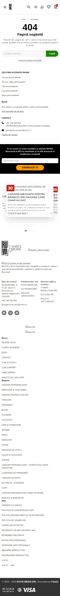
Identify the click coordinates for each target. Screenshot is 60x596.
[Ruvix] (14, 7)
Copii (4, 488)
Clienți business (10, 347)
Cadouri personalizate (14, 385)
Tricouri (6, 400)
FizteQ (54, 582)
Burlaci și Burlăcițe (13, 498)
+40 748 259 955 (13, 123)
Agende (6, 430)
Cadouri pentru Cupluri (15, 395)
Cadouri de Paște (11, 478)
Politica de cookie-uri (14, 520)
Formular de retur (12, 525)
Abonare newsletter (13, 550)
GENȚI (5, 435)
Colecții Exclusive (12, 455)
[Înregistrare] (42, 7)
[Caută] (28, 7)
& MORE (5, 460)
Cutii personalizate (10, 91)
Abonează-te (30, 167)
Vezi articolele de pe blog (13, 111)
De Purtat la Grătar (13, 483)
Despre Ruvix (9, 342)
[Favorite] (49, 7)
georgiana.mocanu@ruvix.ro (18, 130)
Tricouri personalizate (11, 77)
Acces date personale (14, 540)
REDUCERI (7, 440)
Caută (52, 53)
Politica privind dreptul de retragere (23, 515)
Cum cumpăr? (9, 367)
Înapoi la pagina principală (30, 60)
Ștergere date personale (16, 545)
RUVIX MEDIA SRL (27, 582)
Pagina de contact (10, 135)
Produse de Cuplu (11, 450)
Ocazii (5, 445)
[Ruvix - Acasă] (11, 248)
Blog (4, 352)
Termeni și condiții (12, 505)
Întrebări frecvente (13, 535)
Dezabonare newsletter (15, 555)
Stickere (6, 415)
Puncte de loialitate (13, 377)
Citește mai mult (18, 213)
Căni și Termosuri (11, 425)
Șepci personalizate (10, 95)
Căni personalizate (10, 86)
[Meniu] (5, 7)
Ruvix (23, 19)
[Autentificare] (35, 7)
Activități (7, 420)
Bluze (5, 410)
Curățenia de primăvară (15, 473)
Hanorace (7, 405)
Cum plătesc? (9, 362)
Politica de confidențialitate (18, 510)
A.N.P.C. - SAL (8, 565)
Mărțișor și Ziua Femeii (14, 390)
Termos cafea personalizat (13, 82)
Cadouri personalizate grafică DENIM (22, 493)
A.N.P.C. (5, 560)
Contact (6, 357)
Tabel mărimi (8, 372)
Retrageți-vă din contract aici (19, 530)
